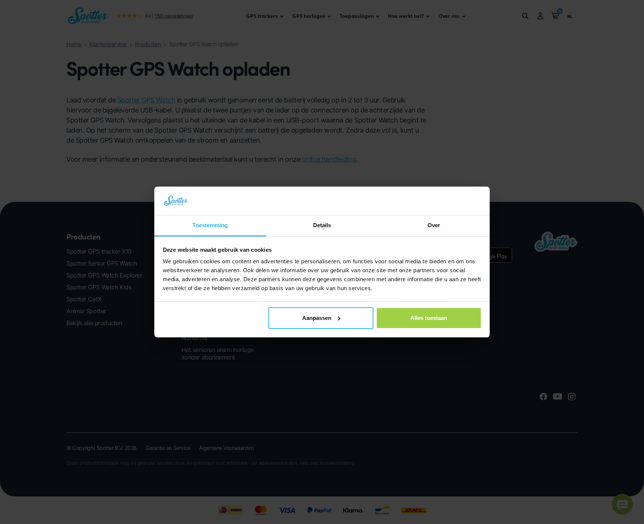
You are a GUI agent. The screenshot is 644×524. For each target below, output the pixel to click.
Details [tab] (322, 225)
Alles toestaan (428, 318)
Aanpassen (316, 318)
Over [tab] (433, 225)
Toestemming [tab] (210, 225)
